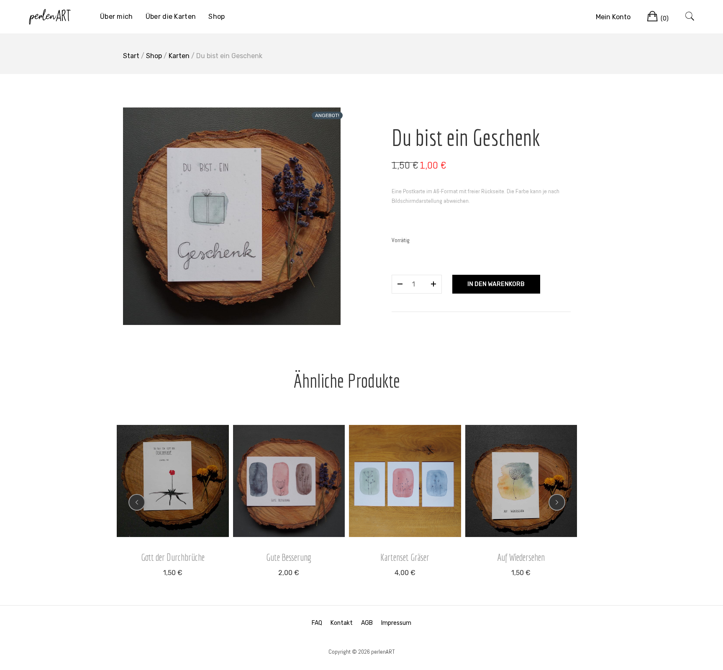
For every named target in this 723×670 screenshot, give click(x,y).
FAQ (317, 623)
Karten (179, 56)
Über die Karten (171, 16)
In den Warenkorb (496, 284)
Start (131, 56)
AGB (367, 623)
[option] (232, 216)
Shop (216, 16)
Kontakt (342, 623)
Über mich (116, 16)
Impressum (396, 623)
